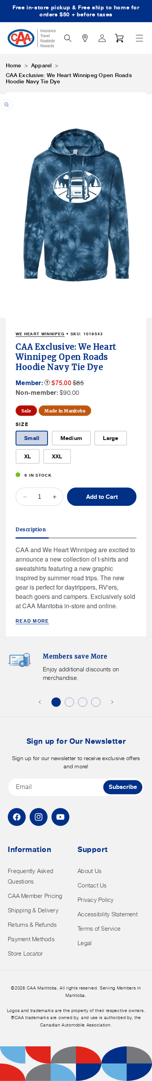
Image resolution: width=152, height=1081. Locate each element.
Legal (85, 943)
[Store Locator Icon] (85, 38)
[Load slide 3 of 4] (82, 702)
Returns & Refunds (32, 924)
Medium (71, 438)
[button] (139, 38)
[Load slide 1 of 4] (56, 702)
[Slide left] (39, 702)
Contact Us (92, 885)
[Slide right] (112, 702)
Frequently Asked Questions (30, 876)
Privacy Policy (96, 899)
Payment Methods (31, 939)
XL (27, 456)
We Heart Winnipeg (40, 333)
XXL (57, 456)
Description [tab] (31, 529)
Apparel (41, 65)
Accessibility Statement (108, 914)
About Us (89, 871)
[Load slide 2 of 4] (69, 702)
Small (31, 438)
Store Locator (25, 953)
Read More (32, 621)
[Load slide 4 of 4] (96, 702)
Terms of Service (99, 928)
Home (13, 65)
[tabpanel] (76, 585)
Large (110, 438)
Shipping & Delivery (33, 910)
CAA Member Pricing (35, 896)
